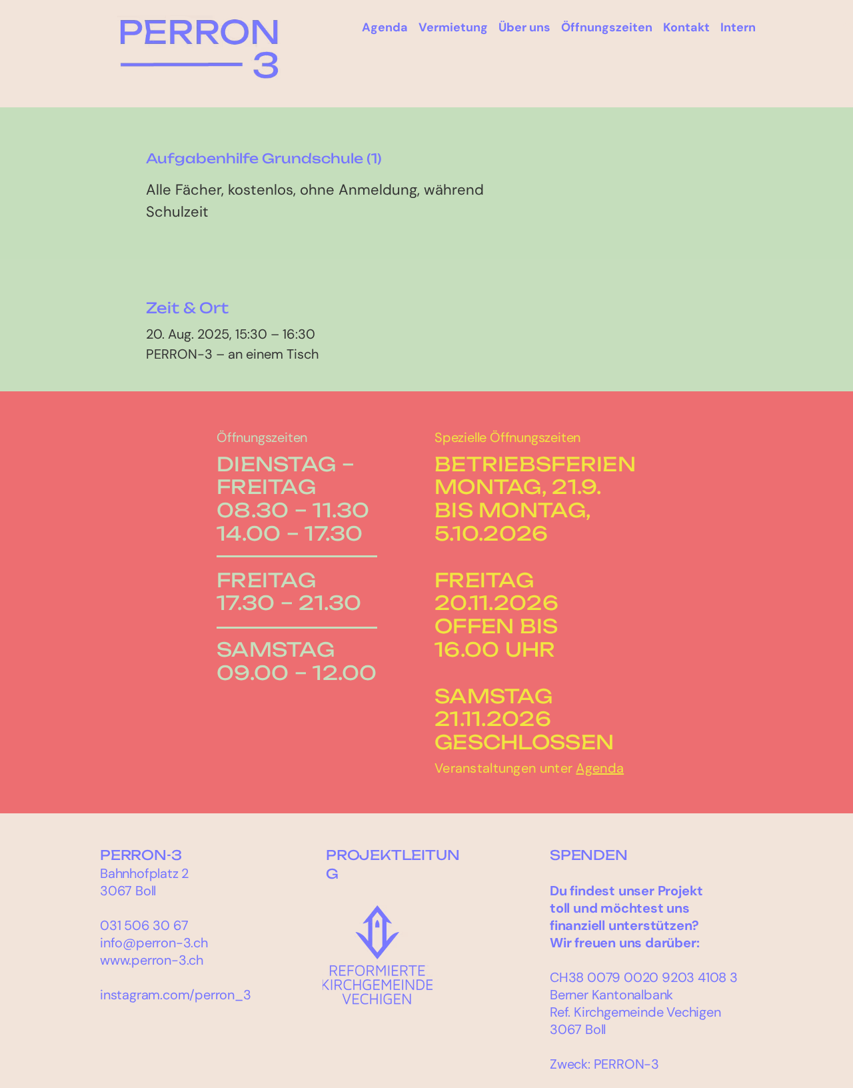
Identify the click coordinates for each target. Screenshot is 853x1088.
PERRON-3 (140, 855)
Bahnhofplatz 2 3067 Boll (144, 882)
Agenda (600, 768)
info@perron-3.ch (154, 942)
